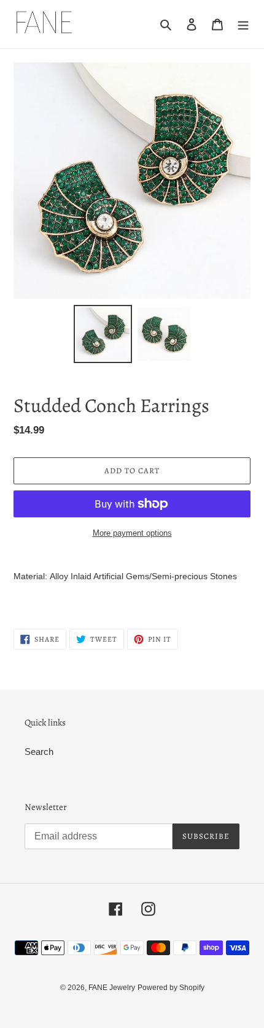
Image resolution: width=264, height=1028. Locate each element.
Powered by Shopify (171, 987)
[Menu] (243, 24)
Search (39, 751)
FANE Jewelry (111, 987)
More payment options (132, 533)
